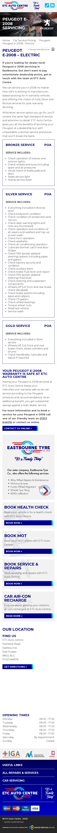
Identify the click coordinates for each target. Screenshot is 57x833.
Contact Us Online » (18, 428)
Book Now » (14, 522)
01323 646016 (10, 659)
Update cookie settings (14, 822)
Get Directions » (15, 666)
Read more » (14, 615)
